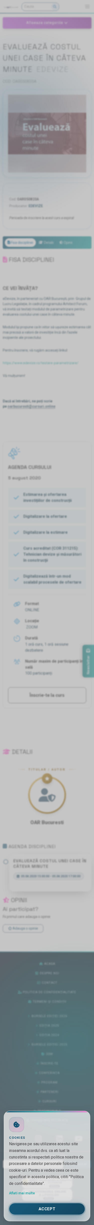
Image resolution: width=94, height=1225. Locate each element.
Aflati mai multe (22, 1193)
